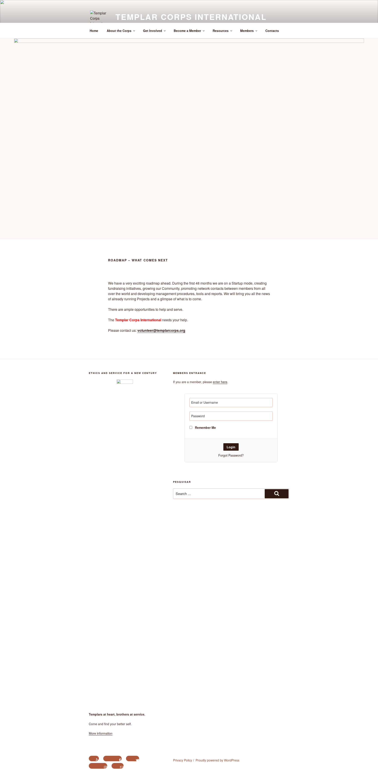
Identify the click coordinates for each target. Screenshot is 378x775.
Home (94, 30)
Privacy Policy (182, 760)
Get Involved (152, 30)
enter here (220, 382)
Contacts (272, 30)
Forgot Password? (231, 455)
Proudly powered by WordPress (217, 760)
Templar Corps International (191, 16)
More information (100, 733)
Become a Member (187, 30)
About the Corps (119, 30)
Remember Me (205, 427)
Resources (221, 30)
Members (247, 30)
